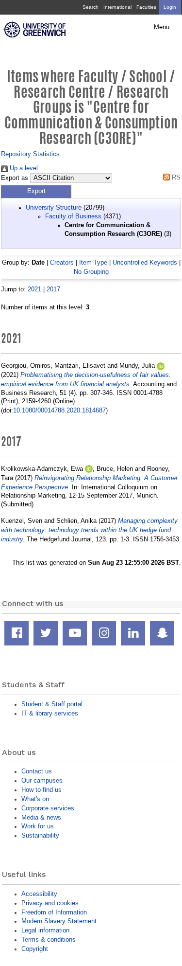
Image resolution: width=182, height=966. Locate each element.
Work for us (37, 826)
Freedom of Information (54, 912)
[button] (36, 191)
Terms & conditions (48, 939)
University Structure (54, 207)
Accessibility (39, 893)
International (117, 7)
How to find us (41, 789)
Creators (62, 262)
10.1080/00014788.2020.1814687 (59, 410)
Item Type (93, 262)
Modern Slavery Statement (59, 921)
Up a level (23, 168)
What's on (35, 799)
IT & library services (49, 713)
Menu (161, 27)
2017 (53, 289)
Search (91, 7)
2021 (34, 289)
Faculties (146, 7)
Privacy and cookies (50, 903)
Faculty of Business (73, 216)
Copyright (34, 948)
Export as (14, 178)
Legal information (45, 930)
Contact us (36, 771)
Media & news (41, 817)
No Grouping (91, 271)
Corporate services (47, 808)
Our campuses (42, 780)
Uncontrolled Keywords (145, 262)
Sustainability (40, 835)
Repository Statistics (30, 154)
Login (170, 7)
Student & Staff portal (52, 704)
